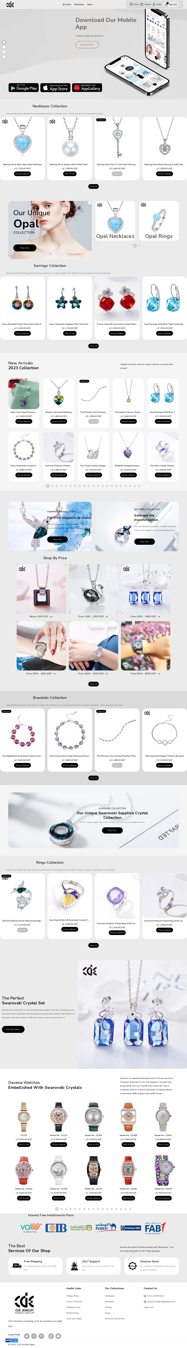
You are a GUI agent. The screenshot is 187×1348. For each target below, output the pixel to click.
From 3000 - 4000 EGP (39, 673)
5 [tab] (66, 486)
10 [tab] (89, 486)
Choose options (22, 174)
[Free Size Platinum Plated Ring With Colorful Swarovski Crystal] (58, 447)
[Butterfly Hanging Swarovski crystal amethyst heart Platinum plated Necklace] (128, 447)
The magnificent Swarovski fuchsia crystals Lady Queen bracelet (33, 756)
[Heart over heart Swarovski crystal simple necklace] (23, 393)
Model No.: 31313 (58, 1135)
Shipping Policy (73, 1307)
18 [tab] (125, 486)
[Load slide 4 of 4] (4, 56)
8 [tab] (80, 486)
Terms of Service (74, 1301)
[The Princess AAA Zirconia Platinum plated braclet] (93, 393)
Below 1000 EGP (39, 616)
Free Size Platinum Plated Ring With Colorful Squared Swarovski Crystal (131, 923)
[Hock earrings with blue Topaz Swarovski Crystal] (164, 299)
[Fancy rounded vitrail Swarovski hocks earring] (22, 299)
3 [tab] (57, 486)
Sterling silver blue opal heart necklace (22, 164)
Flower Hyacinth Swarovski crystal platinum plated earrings (125, 324)
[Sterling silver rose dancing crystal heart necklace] (164, 139)
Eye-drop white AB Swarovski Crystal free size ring (74, 920)
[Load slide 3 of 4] (4, 51)
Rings (107, 1313)
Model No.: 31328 (58, 1188)
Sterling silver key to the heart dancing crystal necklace (124, 164)
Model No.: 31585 (128, 1188)
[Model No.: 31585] (128, 1170)
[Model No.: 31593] (163, 1117)
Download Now (87, 44)
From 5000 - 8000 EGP (143, 673)
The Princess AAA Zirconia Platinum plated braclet (104, 412)
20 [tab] (135, 486)
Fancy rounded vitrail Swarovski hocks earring (24, 324)
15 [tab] (112, 486)
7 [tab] (75, 486)
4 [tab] (61, 486)
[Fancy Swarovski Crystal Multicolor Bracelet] (23, 447)
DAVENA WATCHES (115, 1318)
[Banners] (31, 1228)
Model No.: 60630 (163, 1188)
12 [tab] (98, 486)
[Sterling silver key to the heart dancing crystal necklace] (117, 139)
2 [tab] (139, 246)
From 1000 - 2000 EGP (91, 616)
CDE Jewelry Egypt (26, 1344)
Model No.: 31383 (93, 1135)
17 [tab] (121, 486)
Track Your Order (74, 1318)
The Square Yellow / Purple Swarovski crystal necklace (141, 412)
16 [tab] (116, 486)
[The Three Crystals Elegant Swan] (93, 447)
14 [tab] (107, 486)
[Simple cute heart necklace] (58, 393)
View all (93, 186)
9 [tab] (84, 486)
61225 (24, 1135)
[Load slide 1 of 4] (4, 42)
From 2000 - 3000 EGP (143, 616)
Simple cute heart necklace (58, 412)
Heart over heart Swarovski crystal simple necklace (35, 412)
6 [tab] (70, 486)
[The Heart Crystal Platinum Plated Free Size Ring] (163, 447)
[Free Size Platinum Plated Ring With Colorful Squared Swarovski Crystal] (117, 896)
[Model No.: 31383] (93, 1117)
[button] (134, 4)
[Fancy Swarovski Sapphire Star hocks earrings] (70, 299)
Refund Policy (72, 1313)
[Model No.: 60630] (163, 1170)
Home (68, 4)
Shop (89, 4)
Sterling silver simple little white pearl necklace (73, 164)
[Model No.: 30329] (23, 1170)
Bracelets (109, 1301)
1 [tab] (135, 246)
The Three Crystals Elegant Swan (96, 465)
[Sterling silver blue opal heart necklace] (22, 139)
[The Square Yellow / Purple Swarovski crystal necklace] (128, 393)
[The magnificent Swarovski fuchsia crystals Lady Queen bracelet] (22, 731)
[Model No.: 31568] (128, 1117)
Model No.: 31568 (128, 1135)
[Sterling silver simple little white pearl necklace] (70, 139)
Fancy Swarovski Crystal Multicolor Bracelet (31, 465)
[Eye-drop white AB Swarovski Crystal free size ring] (70, 895)
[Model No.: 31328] (58, 1170)
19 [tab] (130, 486)
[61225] (23, 1117)
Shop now (24, 248)
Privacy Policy (72, 1296)
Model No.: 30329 (23, 1188)
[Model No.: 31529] (93, 1170)
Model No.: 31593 (163, 1135)
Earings (108, 1307)
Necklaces (110, 1296)
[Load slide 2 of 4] (4, 47)
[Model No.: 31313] (58, 1117)
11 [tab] (93, 486)
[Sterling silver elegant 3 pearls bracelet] (164, 731)
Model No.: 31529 (93, 1188)
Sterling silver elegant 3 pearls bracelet (164, 756)
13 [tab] (103, 486)
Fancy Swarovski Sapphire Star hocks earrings (71, 324)
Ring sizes (79, 4)
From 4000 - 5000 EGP (91, 673)
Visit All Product (13, 1029)
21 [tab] (139, 486)
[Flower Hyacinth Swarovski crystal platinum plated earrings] (117, 299)
